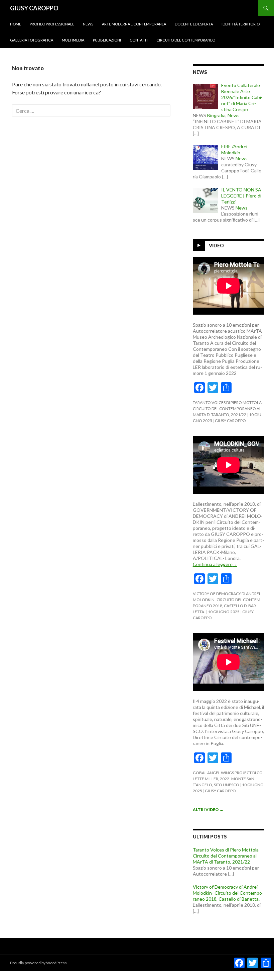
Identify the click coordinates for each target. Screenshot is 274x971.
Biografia (216, 115)
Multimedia (73, 40)
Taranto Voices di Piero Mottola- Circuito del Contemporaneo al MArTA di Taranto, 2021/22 (228, 408)
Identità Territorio (241, 24)
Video (216, 245)
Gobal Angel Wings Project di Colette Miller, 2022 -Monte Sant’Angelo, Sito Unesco (228, 778)
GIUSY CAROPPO (34, 8)
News (88, 24)
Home (15, 24)
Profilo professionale (52, 24)
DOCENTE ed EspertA (194, 24)
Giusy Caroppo (230, 420)
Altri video (208, 809)
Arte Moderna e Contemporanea (134, 24)
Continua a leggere (215, 564)
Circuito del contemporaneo (185, 40)
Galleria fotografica (31, 40)
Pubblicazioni (107, 40)
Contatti (139, 40)
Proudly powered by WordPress (38, 962)
